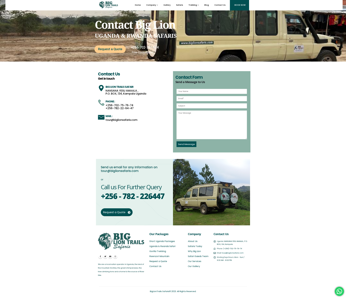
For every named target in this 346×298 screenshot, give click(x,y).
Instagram (115, 256)
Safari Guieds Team (198, 256)
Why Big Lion (194, 251)
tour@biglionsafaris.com (233, 253)
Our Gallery (194, 266)
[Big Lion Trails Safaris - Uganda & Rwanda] (108, 4)
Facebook (100, 256)
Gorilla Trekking (157, 251)
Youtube (110, 256)
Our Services (194, 261)
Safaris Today (195, 246)
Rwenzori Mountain (159, 256)
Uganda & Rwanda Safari (162, 246)
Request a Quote (110, 49)
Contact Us (155, 266)
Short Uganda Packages (162, 241)
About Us (192, 241)
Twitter (105, 256)
